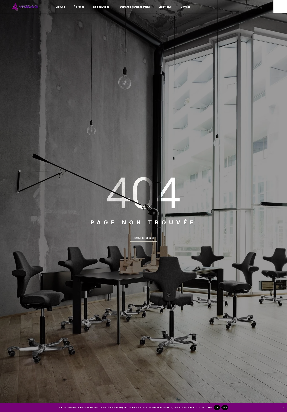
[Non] (283, 407)
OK (217, 407)
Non (225, 407)
